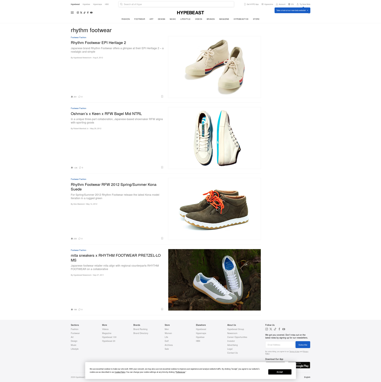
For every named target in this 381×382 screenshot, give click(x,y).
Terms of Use (294, 351)
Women (168, 333)
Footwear (139, 19)
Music (173, 19)
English (307, 377)
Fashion (126, 19)
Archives (169, 344)
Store (256, 19)
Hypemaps (201, 333)
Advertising (232, 344)
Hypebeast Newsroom (82, 57)
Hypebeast (201, 329)
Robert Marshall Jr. (81, 128)
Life (166, 337)
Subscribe (303, 344)
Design (161, 19)
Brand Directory (140, 333)
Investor (231, 340)
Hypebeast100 (241, 19)
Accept (280, 372)
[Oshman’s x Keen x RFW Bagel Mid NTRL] (214, 138)
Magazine (224, 19)
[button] (124, 96)
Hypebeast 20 (108, 340)
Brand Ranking (140, 329)
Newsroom (232, 333)
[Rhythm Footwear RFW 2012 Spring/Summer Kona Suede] (214, 209)
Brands (211, 19)
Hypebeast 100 (109, 337)
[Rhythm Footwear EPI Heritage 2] (214, 67)
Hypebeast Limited (83, 377)
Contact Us (232, 352)
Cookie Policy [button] (120, 372)
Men (167, 329)
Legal (229, 348)
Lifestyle (185, 19)
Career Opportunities (237, 337)
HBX (198, 340)
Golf (167, 340)
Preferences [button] (180, 372)
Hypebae (200, 337)
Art (151, 19)
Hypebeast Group (235, 329)
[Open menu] (72, 12)
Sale (167, 348)
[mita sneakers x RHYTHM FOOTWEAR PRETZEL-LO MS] (214, 280)
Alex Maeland (79, 204)
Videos (198, 19)
